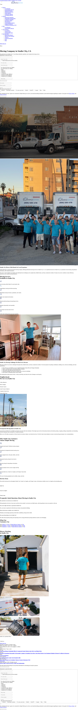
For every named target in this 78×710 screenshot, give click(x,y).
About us (6, 37)
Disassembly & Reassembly (10, 18)
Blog (6, 40)
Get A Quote (2, 709)
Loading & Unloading (9, 19)
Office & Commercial (9, 11)
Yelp (23, 524)
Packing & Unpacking (9, 17)
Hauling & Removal (9, 24)
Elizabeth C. (4, 525)
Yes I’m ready (3, 80)
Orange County (8, 31)
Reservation (8, 42)
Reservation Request (9, 35)
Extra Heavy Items (8, 20)
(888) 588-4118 (3, 43)
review (8, 524)
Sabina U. (4, 524)
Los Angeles (7, 30)
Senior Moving (8, 13)
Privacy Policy (72, 93)
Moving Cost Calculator (9, 36)
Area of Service (5, 29)
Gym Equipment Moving (10, 22)
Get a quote (2, 96)
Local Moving (7, 8)
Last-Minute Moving (9, 15)
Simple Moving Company (16, 524)
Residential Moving (8, 10)
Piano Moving (7, 21)
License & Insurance (9, 38)
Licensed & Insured (4, 0)
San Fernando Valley (9, 32)
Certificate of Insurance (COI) (10, 25)
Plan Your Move (5, 33)
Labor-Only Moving (9, 14)
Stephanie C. (4, 526)
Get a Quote (2, 42)
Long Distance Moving (9, 9)
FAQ (6, 39)
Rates (3, 26)
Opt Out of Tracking (4, 666)
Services (4, 16)
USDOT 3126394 (11, 0)
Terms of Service (3, 94)
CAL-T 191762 (18, 0)
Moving (3, 7)
